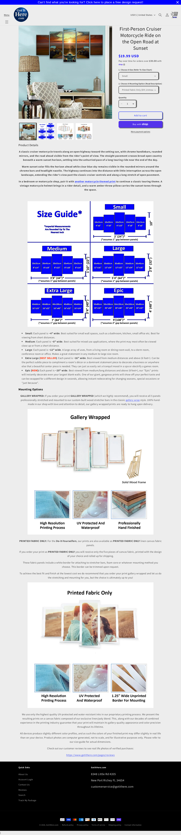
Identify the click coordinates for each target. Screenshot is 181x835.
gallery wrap (133, 400)
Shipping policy (115, 825)
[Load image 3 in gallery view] (65, 131)
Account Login (25, 779)
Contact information (133, 825)
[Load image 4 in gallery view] (84, 131)
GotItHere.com (52, 825)
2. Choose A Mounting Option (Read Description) (140, 83)
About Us (23, 774)
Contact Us (24, 784)
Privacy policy (83, 825)
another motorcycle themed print (95, 181)
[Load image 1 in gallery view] (27, 131)
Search (21, 794)
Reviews (22, 789)
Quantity (123, 97)
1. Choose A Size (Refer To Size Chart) (135, 70)
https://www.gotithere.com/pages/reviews (90, 755)
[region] (90, 2)
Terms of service (98, 825)
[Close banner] (177, 2)
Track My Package (27, 800)
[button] (6, 14)
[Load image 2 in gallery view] (46, 131)
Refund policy (68, 825)
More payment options (140, 131)
